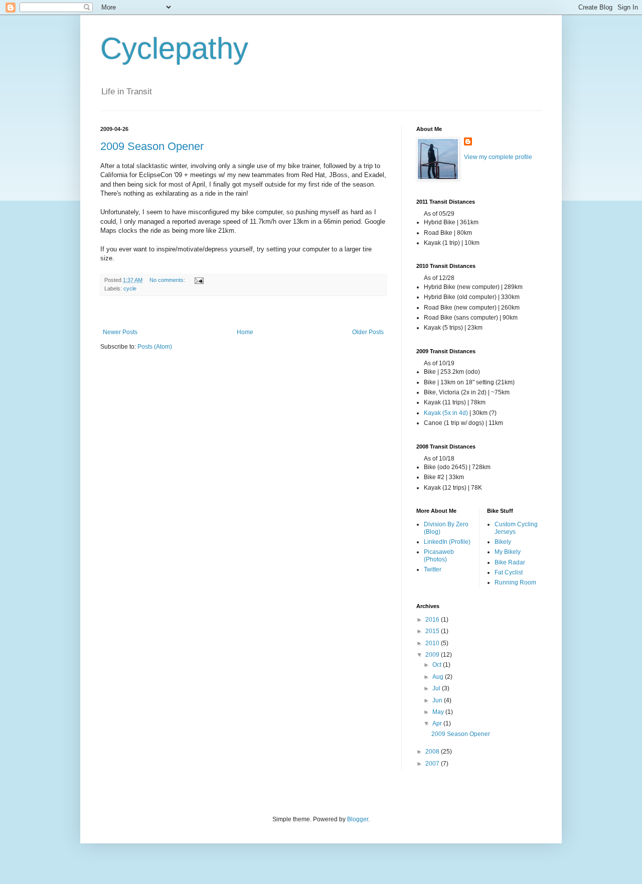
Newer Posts (120, 332)
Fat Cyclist (509, 572)
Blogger (357, 819)
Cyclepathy (174, 48)
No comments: (168, 280)
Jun (438, 700)
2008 (433, 751)
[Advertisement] (243, 312)
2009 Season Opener (152, 146)
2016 (433, 619)
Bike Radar (510, 562)
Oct (437, 664)
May (438, 711)
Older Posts (368, 332)
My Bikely (508, 551)
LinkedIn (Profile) (447, 541)
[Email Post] (198, 280)
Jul (437, 688)
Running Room (515, 582)
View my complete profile (498, 157)
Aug (438, 676)
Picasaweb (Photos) (439, 555)
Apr (437, 723)
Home (245, 332)
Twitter (432, 569)
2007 (433, 763)
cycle (129, 288)
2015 (433, 631)
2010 (433, 643)
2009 (433, 654)
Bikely (503, 541)
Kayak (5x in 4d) (446, 412)
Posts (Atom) (154, 346)
